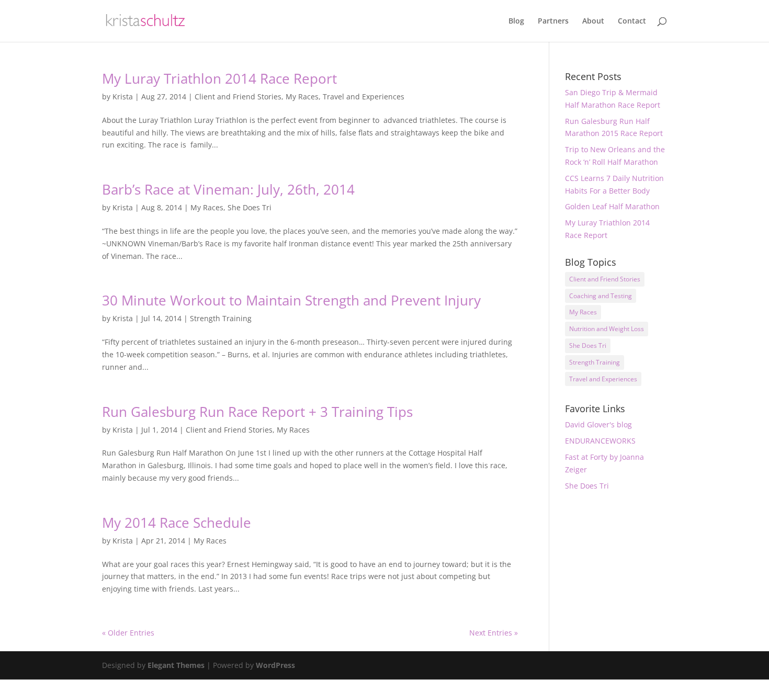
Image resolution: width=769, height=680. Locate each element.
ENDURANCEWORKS (600, 441)
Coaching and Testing (600, 295)
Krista (122, 96)
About (593, 21)
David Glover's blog (598, 424)
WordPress (275, 665)
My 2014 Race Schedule (176, 522)
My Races (302, 96)
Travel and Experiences (363, 96)
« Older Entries (128, 633)
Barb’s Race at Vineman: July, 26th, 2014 (228, 189)
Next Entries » (493, 633)
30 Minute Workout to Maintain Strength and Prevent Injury (291, 300)
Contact (632, 21)
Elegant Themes (176, 665)
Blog (516, 21)
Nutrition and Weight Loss (606, 328)
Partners (553, 21)
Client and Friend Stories (238, 96)
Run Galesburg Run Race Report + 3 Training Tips (257, 411)
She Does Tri (250, 207)
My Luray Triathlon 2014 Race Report (219, 78)
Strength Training (221, 318)
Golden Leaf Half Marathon (612, 206)
